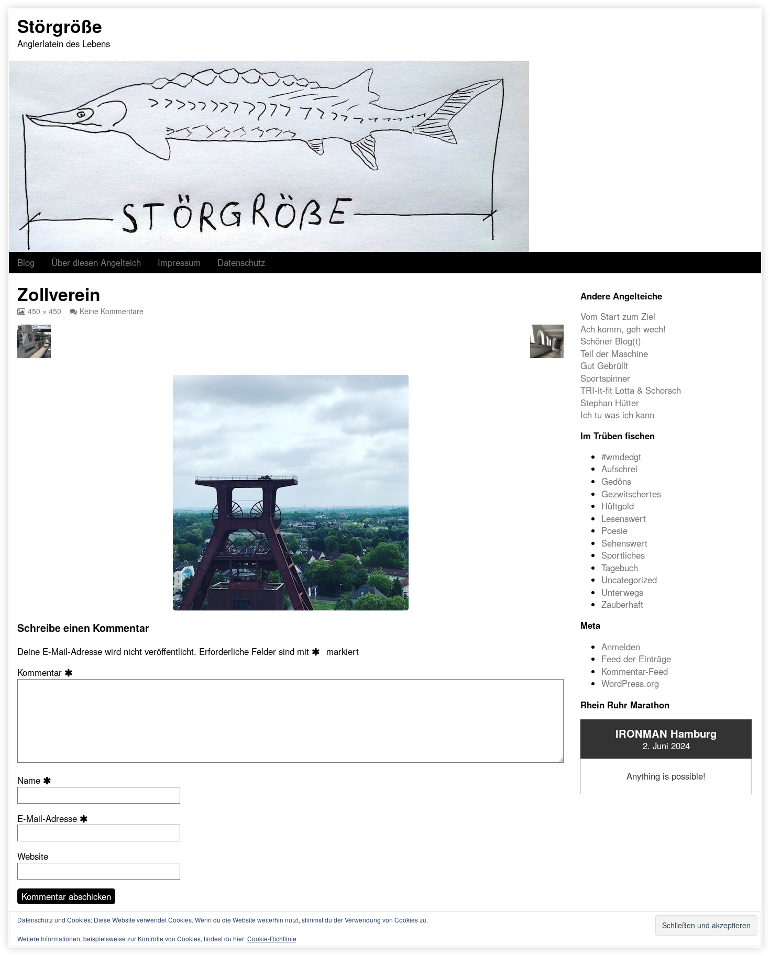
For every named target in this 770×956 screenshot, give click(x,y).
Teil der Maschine (614, 353)
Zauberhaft (622, 604)
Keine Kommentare (112, 311)
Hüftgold (617, 505)
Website (32, 856)
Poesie (614, 530)
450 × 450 (44, 311)
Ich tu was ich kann (617, 414)
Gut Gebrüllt (604, 365)
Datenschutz (241, 262)
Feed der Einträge (636, 658)
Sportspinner (605, 378)
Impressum (179, 262)
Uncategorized (629, 579)
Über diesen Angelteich (96, 262)
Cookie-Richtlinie (271, 938)
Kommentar (46, 672)
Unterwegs (622, 592)
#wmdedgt (621, 456)
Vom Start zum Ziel (617, 316)
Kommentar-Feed (634, 671)
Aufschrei (619, 468)
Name (36, 780)
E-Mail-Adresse (54, 819)
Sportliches (623, 555)
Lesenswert (623, 518)
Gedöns (616, 481)
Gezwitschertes (631, 493)
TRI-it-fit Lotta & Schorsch (630, 390)
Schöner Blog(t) (610, 341)
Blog (26, 262)
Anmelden (620, 646)
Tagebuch (619, 567)
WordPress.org (630, 683)
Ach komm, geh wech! (623, 329)
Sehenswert (624, 543)
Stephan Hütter (609, 402)
